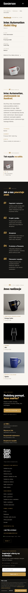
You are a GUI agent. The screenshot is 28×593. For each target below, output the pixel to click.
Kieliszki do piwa (8, 474)
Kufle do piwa (7, 471)
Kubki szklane (7, 487)
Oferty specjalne (8, 519)
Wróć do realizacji (10, 414)
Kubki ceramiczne (8, 484)
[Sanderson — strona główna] (10, 3)
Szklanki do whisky (8, 479)
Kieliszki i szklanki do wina (10, 476)
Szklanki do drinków (9, 482)
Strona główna (7, 11)
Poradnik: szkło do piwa (10, 517)
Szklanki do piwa (8, 468)
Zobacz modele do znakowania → (12, 141)
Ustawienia (4, 590)
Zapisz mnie (13, 574)
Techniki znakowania (9, 504)
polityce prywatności (5, 587)
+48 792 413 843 (10, 530)
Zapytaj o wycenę (12, 410)
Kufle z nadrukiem (8, 494)
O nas (5, 511)
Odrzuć (11, 590)
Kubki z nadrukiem (8, 502)
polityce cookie (20, 586)
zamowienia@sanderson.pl (10, 533)
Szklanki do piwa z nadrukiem (11, 499)
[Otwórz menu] (22, 3)
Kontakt (5, 522)
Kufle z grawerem (8, 496)
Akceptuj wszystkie (21, 590)
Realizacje (15, 11)
